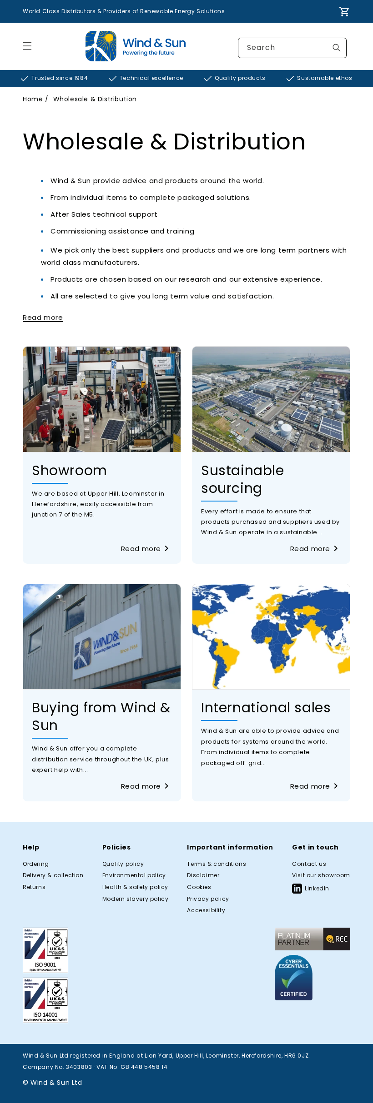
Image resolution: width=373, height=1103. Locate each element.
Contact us (309, 864)
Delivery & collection (53, 875)
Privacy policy (208, 899)
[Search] (337, 48)
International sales (266, 707)
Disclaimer (203, 875)
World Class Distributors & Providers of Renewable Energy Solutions (124, 11)
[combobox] (292, 48)
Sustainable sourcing (242, 479)
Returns (34, 887)
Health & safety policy (135, 887)
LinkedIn (317, 888)
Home (33, 99)
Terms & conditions (216, 864)
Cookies (199, 887)
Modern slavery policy (135, 899)
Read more (141, 548)
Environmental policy (134, 875)
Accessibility (206, 910)
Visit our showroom (321, 875)
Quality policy (123, 864)
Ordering (36, 864)
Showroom (69, 470)
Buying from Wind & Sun (101, 716)
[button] (27, 46)
